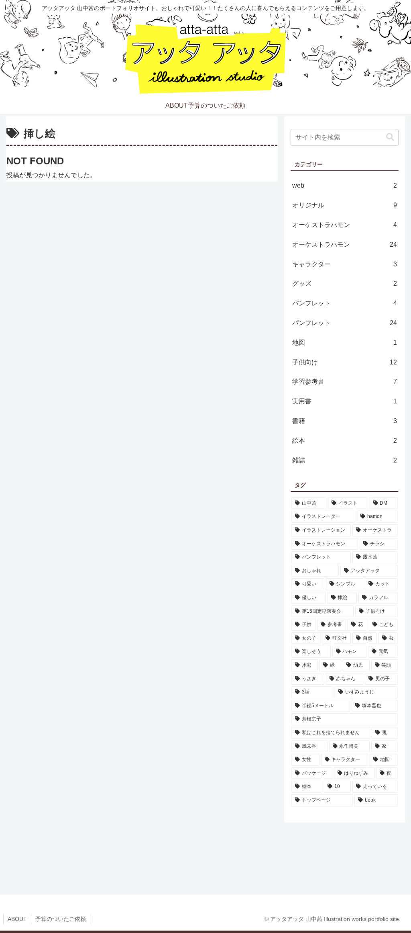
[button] (390, 137)
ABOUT (17, 919)
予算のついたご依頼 (60, 919)
